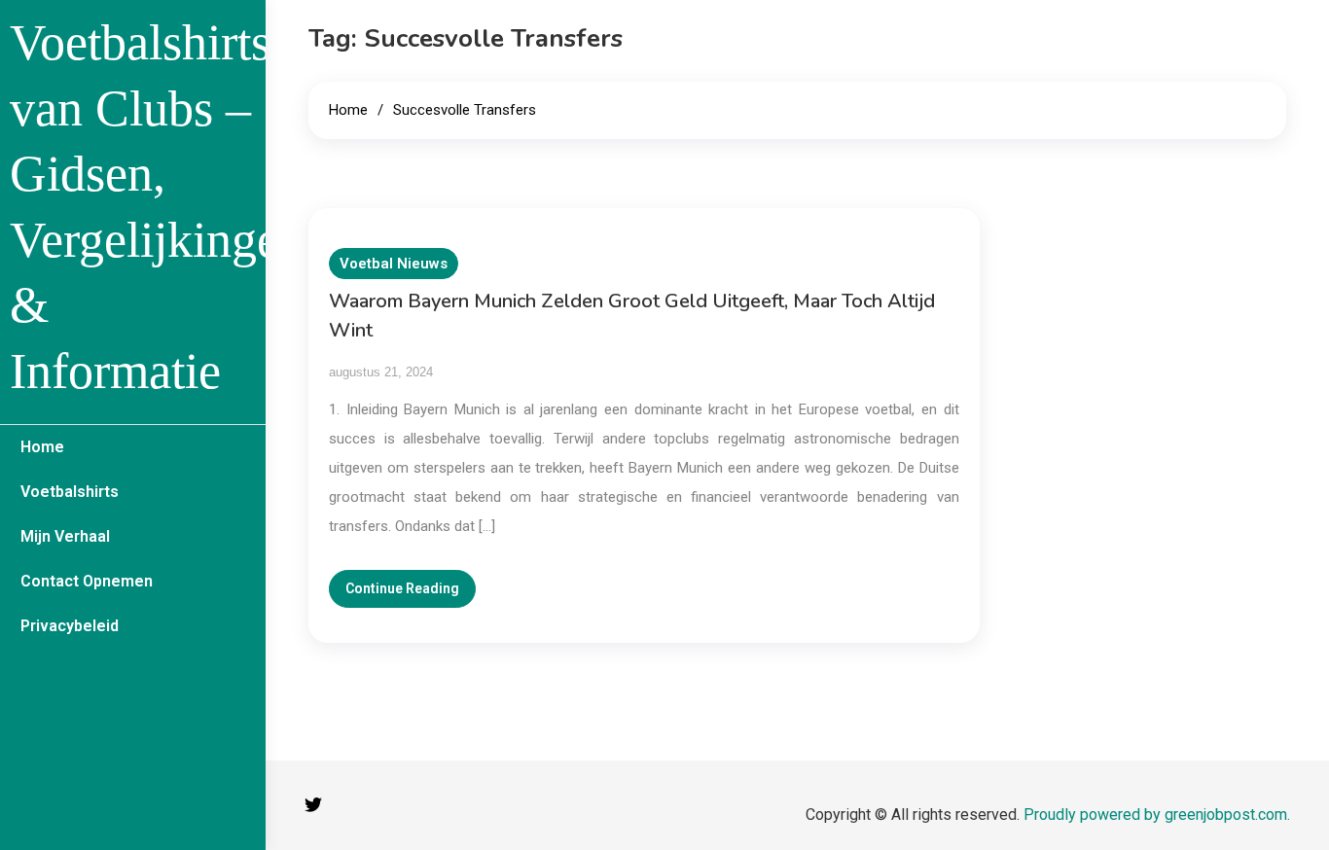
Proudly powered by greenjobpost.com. (1157, 814)
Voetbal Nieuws (394, 263)
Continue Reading (402, 588)
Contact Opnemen (86, 581)
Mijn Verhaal (65, 536)
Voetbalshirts (69, 491)
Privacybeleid (69, 626)
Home (42, 447)
